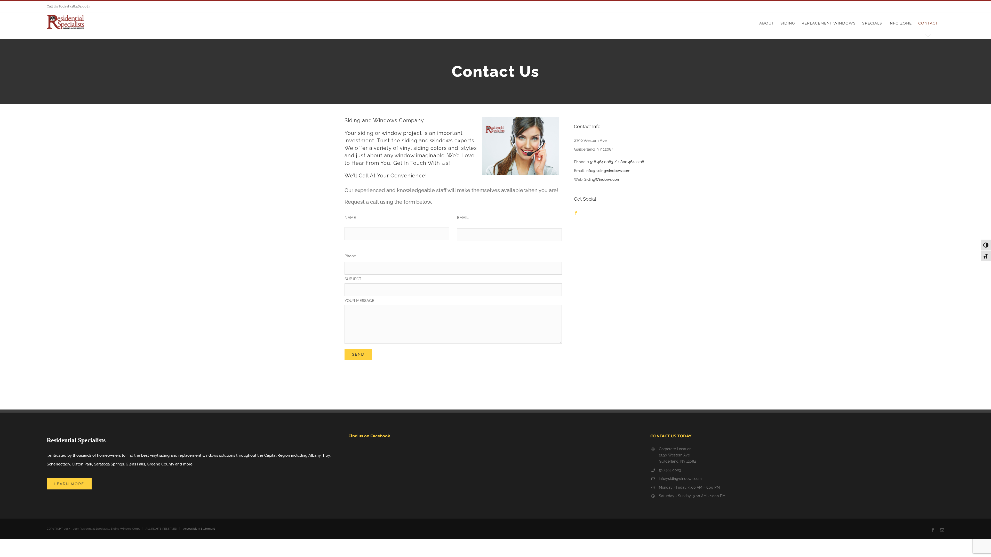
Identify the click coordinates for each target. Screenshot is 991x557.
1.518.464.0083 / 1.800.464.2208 (615, 162)
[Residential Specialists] (65, 22)
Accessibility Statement (198, 528)
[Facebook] (576, 213)
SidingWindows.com (602, 179)
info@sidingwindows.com (608, 170)
